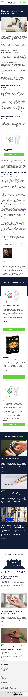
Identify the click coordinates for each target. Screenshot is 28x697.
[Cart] (25, 2)
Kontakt (3, 679)
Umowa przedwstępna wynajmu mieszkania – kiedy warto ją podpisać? (13, 493)
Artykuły (7, 5)
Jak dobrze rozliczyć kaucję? (10, 458)
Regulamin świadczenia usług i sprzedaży (9, 688)
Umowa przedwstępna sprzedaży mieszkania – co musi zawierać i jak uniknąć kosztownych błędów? (12, 647)
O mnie (2, 676)
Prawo (2, 575)
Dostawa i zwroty (4, 686)
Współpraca (3, 678)
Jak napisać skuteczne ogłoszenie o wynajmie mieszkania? (12, 612)
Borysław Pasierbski (7, 261)
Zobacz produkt (14, 154)
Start (2, 675)
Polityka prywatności (5, 684)
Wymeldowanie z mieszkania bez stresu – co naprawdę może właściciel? (13, 526)
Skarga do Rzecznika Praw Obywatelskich (9, 577)
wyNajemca (3, 5)
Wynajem (10, 5)
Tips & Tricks (3, 457)
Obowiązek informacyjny (6, 687)
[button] (2, 2)
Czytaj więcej (4, 471)
